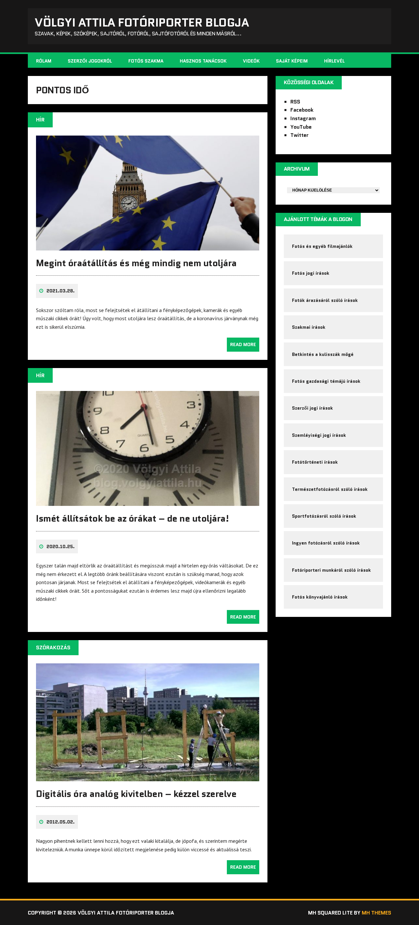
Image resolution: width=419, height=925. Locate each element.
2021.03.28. (60, 290)
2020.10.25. (60, 546)
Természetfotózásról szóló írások (330, 489)
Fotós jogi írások (310, 273)
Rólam (43, 61)
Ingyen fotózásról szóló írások (326, 543)
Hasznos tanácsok (203, 61)
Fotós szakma (145, 61)
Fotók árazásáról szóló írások (325, 300)
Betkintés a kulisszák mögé (323, 354)
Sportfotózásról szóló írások (324, 516)
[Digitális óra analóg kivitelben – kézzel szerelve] (147, 777)
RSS (295, 101)
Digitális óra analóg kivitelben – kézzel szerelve (136, 793)
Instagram (303, 118)
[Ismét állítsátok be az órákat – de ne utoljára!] (147, 501)
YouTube (301, 127)
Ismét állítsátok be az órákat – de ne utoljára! (132, 518)
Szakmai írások (308, 327)
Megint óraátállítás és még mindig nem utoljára (136, 262)
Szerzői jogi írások (312, 408)
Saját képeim (292, 61)
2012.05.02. (60, 822)
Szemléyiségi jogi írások (319, 435)
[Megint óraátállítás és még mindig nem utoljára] (147, 246)
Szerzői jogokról (90, 61)
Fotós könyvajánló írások (320, 597)
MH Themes (376, 912)
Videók (251, 61)
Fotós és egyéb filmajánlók (322, 246)
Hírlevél (334, 61)
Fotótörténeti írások (315, 462)
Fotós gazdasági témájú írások (326, 381)
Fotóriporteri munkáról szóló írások (331, 570)
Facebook (302, 110)
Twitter (299, 135)
